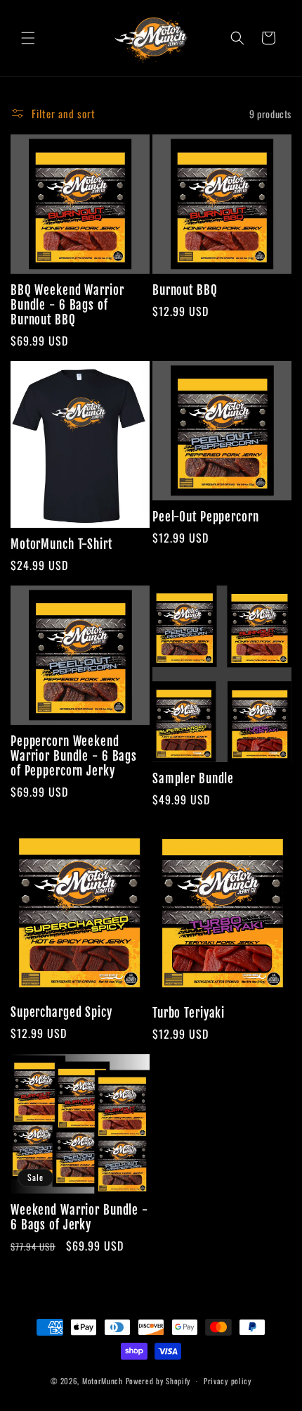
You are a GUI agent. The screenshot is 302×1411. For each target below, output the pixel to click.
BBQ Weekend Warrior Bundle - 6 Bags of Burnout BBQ (67, 305)
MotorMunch (104, 1380)
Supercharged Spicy (61, 1012)
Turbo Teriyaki (188, 1013)
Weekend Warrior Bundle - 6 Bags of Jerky (79, 1217)
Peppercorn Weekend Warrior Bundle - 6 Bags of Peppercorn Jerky (74, 756)
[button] (28, 38)
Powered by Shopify (158, 1380)
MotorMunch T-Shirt (61, 544)
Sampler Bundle (193, 778)
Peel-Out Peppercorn (205, 517)
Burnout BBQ (185, 290)
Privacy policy (227, 1380)
